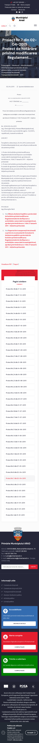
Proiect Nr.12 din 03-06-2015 (16, 448)
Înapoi (16, 264)
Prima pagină (5, 65)
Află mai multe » (17, 740)
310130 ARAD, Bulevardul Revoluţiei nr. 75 (21, 549)
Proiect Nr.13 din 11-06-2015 (16, 442)
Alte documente (26, 65)
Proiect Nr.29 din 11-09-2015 (16, 344)
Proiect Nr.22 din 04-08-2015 (16, 387)
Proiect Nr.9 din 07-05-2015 (16, 466)
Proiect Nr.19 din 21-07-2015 (16, 405)
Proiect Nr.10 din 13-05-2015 (16, 460)
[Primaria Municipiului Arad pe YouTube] (19, 12)
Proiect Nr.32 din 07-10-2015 (16, 326)
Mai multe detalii (20, 623)
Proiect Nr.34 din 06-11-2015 (16, 313)
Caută (33, 567)
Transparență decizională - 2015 (12, 75)
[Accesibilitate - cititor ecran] (14, 26)
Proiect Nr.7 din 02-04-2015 (16, 478)
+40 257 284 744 (10, 553)
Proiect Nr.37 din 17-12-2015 (16, 295)
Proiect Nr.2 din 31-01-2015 (15, 509)
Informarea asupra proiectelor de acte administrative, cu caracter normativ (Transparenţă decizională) (14, 70)
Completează (19, 647)
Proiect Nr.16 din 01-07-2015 (16, 423)
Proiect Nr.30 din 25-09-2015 (16, 338)
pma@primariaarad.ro (14, 556)
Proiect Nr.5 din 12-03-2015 (15, 491)
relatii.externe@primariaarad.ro (18, 558)
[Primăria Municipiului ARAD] (19, 19)
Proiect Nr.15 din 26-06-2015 (16, 429)
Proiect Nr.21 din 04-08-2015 (16, 393)
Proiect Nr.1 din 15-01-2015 (15, 515)
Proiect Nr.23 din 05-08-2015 (16, 381)
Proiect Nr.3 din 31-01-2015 (15, 503)
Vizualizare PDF (6, 264)
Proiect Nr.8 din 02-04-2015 (16, 472)
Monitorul (15, 65)
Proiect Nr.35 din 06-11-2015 (16, 307)
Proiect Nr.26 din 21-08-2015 (16, 362)
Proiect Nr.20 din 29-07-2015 (16, 399)
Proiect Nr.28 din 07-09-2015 (16, 350)
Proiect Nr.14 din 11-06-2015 (16, 436)
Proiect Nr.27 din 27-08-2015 (16, 356)
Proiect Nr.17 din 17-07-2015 (16, 417)
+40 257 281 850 (18, 2)
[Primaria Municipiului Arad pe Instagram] (22, 12)
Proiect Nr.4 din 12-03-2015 (15, 497)
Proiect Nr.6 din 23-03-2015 (16, 484)
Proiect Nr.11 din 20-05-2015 (16, 454)
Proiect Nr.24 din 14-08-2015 (16, 374)
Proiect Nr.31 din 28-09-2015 (16, 332)
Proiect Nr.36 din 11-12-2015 (16, 301)
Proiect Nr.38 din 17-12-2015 (16, 289)
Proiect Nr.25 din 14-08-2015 (16, 368)
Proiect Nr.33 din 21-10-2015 (16, 319)
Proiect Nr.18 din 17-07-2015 (16, 411)
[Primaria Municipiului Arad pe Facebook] (16, 12)
